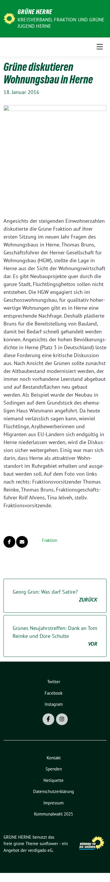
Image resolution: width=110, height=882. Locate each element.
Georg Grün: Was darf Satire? (55, 595)
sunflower (49, 843)
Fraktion (49, 540)
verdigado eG (40, 850)
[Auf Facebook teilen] (9, 542)
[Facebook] (48, 719)
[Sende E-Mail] (22, 542)
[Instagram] (62, 719)
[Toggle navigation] (99, 47)
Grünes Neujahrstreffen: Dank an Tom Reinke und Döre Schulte (55, 636)
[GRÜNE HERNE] (9, 18)
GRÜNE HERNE (35, 12)
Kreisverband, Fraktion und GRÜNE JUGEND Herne (61, 22)
